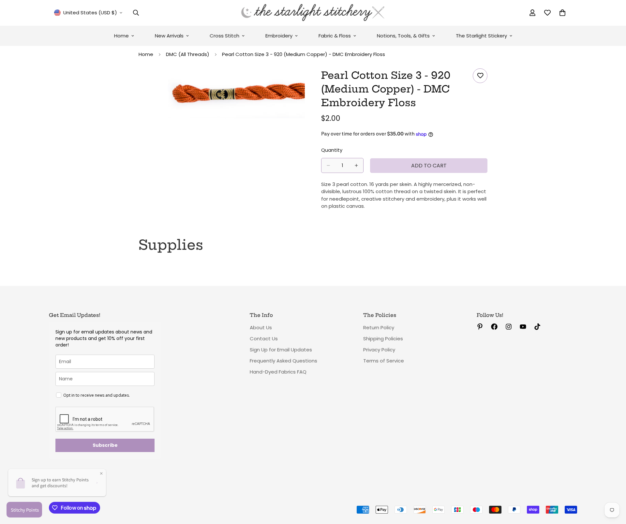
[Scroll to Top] (613, 488)
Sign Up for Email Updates (281, 349)
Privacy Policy (379, 349)
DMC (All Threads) (187, 54)
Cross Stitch (224, 35)
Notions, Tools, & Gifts (403, 35)
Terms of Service (383, 360)
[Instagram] (508, 326)
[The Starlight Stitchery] (313, 13)
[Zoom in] (299, 82)
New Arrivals (169, 35)
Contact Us (264, 338)
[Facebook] (494, 326)
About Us (261, 327)
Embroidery (278, 35)
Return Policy (378, 327)
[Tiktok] (537, 326)
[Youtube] (523, 326)
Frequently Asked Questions (283, 360)
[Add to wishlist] (480, 75)
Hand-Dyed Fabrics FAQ (278, 371)
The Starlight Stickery (481, 35)
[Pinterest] (480, 326)
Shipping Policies (383, 338)
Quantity (331, 150)
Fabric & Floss (335, 35)
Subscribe (105, 445)
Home (121, 35)
